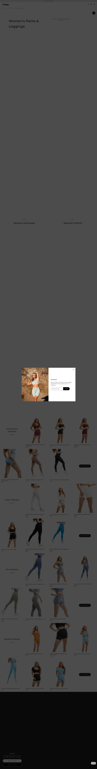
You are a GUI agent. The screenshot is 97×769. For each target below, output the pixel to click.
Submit (66, 388)
